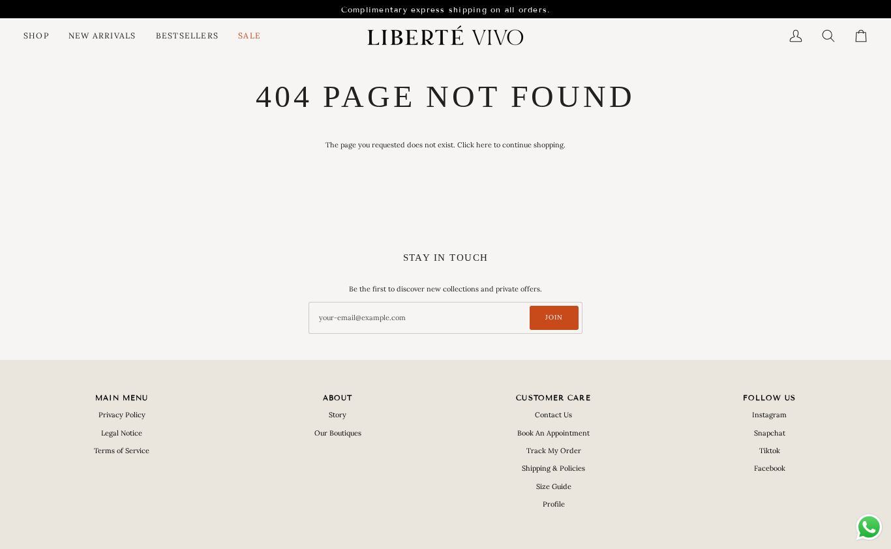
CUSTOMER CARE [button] (553, 397)
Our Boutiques (337, 433)
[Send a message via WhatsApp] (869, 527)
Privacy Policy (121, 414)
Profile (554, 504)
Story (337, 414)
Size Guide (553, 486)
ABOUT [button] (338, 397)
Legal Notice (121, 433)
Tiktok (769, 450)
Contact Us (553, 414)
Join (554, 317)
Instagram (769, 414)
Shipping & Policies (553, 468)
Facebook (769, 468)
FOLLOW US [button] (769, 397)
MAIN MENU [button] (122, 397)
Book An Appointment (553, 433)
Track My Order (553, 450)
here (484, 144)
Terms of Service (121, 450)
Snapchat (769, 433)
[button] (41, 35)
